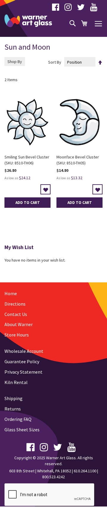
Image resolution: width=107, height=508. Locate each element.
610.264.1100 (85, 471)
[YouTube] (93, 8)
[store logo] (28, 21)
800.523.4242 (53, 476)
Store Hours (16, 335)
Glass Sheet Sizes (22, 429)
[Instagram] (68, 8)
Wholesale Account (23, 351)
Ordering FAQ (18, 419)
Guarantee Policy (21, 361)
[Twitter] (81, 8)
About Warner (18, 324)
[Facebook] (55, 8)
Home (10, 293)
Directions (15, 304)
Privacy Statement (23, 372)
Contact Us (15, 314)
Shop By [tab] (14, 61)
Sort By (54, 62)
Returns (12, 409)
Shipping (13, 398)
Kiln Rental (16, 382)
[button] (45, 189)
